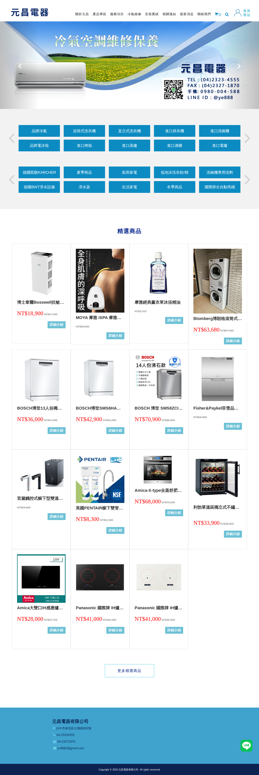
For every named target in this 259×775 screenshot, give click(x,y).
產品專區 (99, 14)
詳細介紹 (57, 324)
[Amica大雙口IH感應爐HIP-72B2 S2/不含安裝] (41, 578)
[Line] (246, 745)
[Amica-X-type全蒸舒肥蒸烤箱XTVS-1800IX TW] (159, 469)
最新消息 (187, 14)
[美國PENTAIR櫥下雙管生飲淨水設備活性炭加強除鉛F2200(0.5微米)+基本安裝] (100, 478)
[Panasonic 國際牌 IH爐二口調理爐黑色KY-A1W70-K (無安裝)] (100, 578)
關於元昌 (82, 14)
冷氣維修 (134, 14)
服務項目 (117, 14)
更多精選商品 (129, 671)
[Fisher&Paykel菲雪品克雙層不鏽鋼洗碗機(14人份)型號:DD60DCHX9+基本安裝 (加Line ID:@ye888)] (217, 379)
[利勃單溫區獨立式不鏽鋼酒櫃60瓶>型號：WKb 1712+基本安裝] (217, 478)
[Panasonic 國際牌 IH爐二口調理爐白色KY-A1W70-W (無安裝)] (159, 578)
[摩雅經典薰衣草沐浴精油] (159, 273)
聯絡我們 (204, 14)
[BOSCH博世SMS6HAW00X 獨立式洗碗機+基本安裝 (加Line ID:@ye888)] (100, 379)
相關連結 (169, 14)
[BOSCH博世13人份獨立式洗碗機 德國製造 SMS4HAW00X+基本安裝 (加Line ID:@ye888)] (41, 379)
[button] (19, 65)
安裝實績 (152, 14)
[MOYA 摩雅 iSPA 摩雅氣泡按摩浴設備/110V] (100, 281)
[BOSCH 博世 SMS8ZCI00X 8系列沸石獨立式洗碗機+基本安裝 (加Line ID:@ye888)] (159, 379)
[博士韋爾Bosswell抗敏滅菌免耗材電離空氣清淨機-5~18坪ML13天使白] (41, 273)
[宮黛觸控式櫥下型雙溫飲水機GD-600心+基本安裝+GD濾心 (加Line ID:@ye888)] (41, 473)
